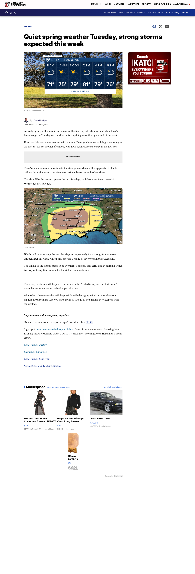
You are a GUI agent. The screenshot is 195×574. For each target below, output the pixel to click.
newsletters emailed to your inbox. (55, 329)
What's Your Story (127, 12)
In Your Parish (110, 12)
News (28, 26)
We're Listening (172, 12)
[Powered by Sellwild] (118, 476)
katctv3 (7, 12)
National (120, 4)
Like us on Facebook (35, 352)
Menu (95, 4)
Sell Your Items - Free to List (58, 387)
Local (108, 4)
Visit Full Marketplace (113, 387)
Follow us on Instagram (37, 359)
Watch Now (181, 4)
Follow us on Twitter (35, 344)
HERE (89, 322)
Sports (146, 4)
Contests (141, 12)
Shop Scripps (162, 4)
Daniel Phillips (40, 120)
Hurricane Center (155, 12)
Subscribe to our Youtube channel (42, 366)
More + (185, 12)
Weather (134, 4)
